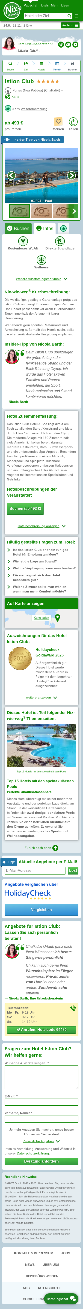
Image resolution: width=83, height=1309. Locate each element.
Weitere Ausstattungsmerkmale (38, 279)
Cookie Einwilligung (41, 1299)
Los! (73, 870)
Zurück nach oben (38, 848)
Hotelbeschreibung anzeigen (38, 526)
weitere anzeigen (38, 697)
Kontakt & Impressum (33, 1253)
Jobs (65, 1253)
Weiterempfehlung (34, 109)
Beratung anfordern (41, 1161)
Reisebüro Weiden (42, 1276)
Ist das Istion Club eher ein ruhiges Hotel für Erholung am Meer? (40, 552)
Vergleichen (41, 910)
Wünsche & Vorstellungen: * (27, 1063)
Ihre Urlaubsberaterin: (35, 44)
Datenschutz (49, 1288)
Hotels (44, 5)
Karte (15, 96)
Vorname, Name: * (18, 1113)
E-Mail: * (11, 1096)
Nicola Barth (28, 51)
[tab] (18, 228)
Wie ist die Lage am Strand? (35, 561)
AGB (26, 1288)
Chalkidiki (52, 90)
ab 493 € (14, 122)
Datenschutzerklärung (33, 1153)
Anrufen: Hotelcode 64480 (43, 1030)
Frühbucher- (70, 1218)
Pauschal (30, 5)
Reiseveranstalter (38, 1196)
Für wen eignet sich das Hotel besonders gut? (36, 577)
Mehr (55, 5)
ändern (68, 25)
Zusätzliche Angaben (38, 1141)
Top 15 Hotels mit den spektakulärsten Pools (41, 771)
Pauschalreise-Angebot (52, 1187)
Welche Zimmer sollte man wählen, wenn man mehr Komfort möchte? (40, 589)
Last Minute (16, 1222)
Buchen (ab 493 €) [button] (25, 508)
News (30, 1264)
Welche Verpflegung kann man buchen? (44, 568)
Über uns (51, 1264)
